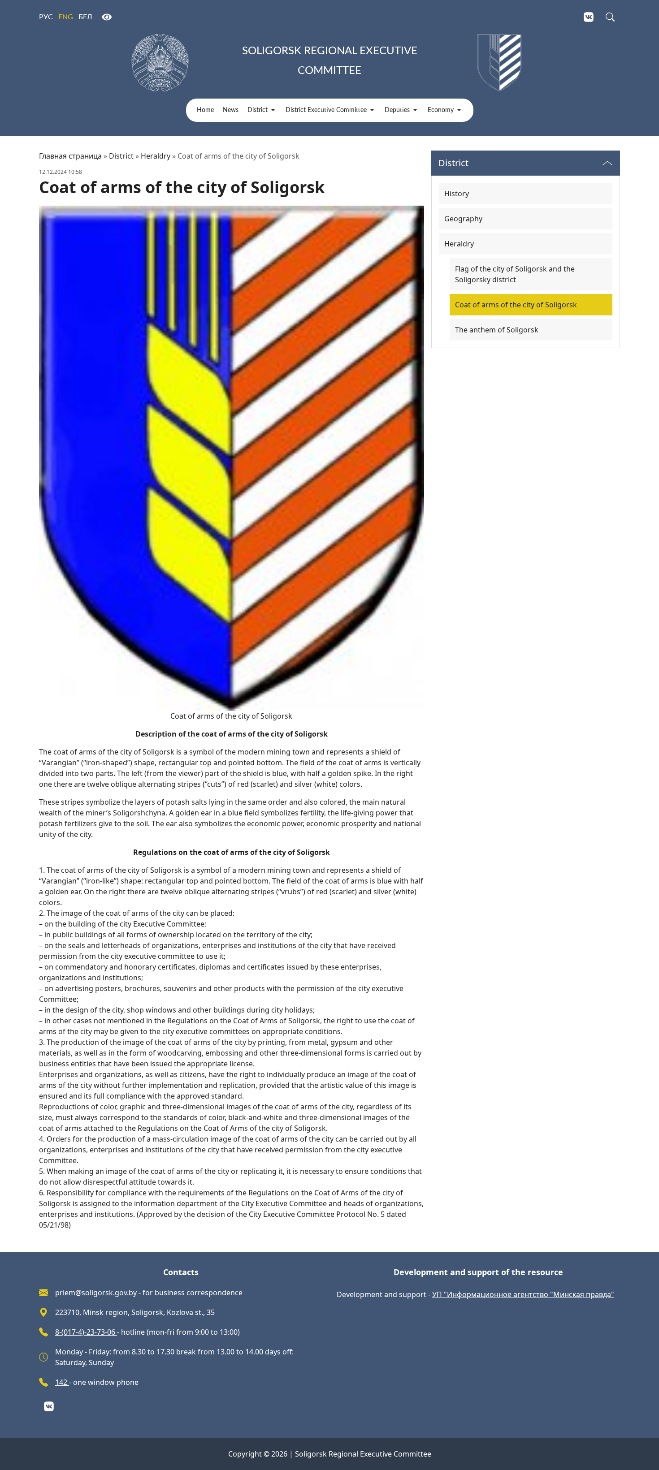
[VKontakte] (588, 17)
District (257, 110)
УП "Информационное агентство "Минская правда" (523, 1294)
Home (205, 110)
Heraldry (155, 156)
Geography (463, 219)
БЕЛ (85, 17)
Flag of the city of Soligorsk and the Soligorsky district (515, 274)
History (456, 193)
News (230, 110)
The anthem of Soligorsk (496, 330)
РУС (46, 17)
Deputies (397, 110)
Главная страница (70, 156)
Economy (441, 110)
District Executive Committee (326, 110)
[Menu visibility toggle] (607, 163)
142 (62, 1382)
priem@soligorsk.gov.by (97, 1293)
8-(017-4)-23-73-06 (86, 1332)
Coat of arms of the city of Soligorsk (516, 305)
